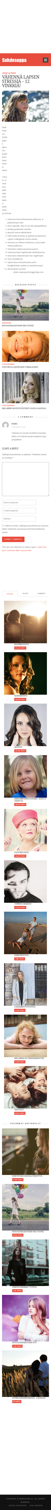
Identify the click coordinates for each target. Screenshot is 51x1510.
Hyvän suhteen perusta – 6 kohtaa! (28, 1398)
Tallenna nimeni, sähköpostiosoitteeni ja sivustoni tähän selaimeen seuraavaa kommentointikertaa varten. (25, 529)
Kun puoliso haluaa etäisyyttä (27, 1176)
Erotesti (18, 747)
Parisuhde (6, 323)
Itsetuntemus (8, 364)
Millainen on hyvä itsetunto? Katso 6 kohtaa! (24, 408)
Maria (14, 424)
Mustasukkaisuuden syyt (24, 1342)
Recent (25, 593)
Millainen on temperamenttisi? (29, 1058)
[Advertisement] (25, 26)
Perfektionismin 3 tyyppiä (24, 1287)
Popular (10, 594)
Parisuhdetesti (21, 955)
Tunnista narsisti (22, 904)
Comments (41, 593)
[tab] (10, 594)
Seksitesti (19, 1110)
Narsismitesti (20, 696)
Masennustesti (21, 644)
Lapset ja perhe (9, 73)
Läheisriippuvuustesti (24, 1007)
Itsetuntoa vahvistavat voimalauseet (20, 367)
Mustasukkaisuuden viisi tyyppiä (18, 326)
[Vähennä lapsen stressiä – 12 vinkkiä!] (25, 106)
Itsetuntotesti (21, 852)
